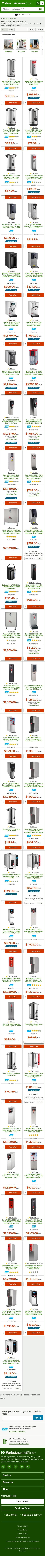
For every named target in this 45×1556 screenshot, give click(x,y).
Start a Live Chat (11, 439)
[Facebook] (16, 1467)
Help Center (22, 1501)
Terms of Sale (22, 1526)
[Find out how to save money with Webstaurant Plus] (6, 88)
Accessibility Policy (23, 1537)
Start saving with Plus (17, 1431)
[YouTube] (9, 1467)
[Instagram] (3, 1467)
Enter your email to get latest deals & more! (21, 1412)
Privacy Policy (23, 1530)
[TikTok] (22, 1467)
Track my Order (22, 1508)
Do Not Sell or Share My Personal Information (22, 1541)
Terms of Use (22, 1534)
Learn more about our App (19, 1444)
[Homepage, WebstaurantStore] (22, 3)
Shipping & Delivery (32, 1515)
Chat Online (12, 1515)
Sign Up (38, 1418)
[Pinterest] (28, 1467)
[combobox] (22, 9)
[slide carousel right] (42, 46)
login (15, 436)
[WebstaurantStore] (22, 1452)
